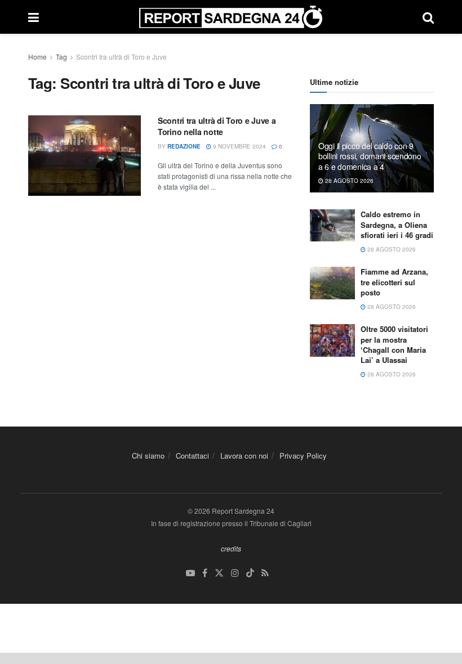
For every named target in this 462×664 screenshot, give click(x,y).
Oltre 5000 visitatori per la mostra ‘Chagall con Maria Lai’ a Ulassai (394, 344)
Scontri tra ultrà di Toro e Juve (121, 56)
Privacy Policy (303, 455)
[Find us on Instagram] (235, 573)
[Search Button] (428, 17)
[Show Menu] (33, 17)
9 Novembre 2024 (238, 146)
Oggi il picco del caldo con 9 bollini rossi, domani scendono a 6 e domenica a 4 (369, 156)
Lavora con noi (244, 455)
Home (37, 56)
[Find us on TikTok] (250, 573)
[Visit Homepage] (230, 17)
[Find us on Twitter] (219, 573)
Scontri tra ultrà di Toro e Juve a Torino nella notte (217, 126)
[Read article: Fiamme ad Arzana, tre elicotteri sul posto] (332, 283)
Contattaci (192, 455)
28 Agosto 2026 (348, 181)
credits (231, 548)
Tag (61, 56)
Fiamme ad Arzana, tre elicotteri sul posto (394, 281)
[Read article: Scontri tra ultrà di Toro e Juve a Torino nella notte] (84, 155)
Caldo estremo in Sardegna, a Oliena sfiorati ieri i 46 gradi (397, 224)
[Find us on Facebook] (204, 573)
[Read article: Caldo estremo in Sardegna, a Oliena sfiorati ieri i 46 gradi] (332, 225)
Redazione (184, 146)
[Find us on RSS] (265, 573)
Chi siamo (148, 455)
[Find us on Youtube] (190, 573)
